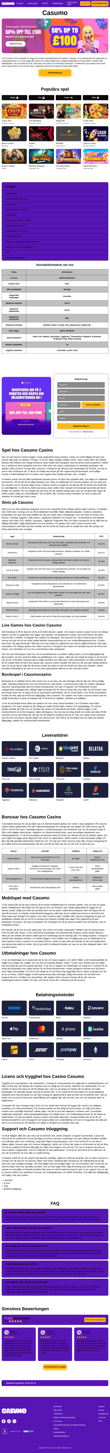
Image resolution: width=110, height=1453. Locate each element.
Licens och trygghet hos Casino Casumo (22, 242)
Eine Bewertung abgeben (95, 1320)
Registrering (10, 204)
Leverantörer (10, 215)
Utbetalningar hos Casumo (16, 231)
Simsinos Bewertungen (15, 258)
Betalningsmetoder (13, 236)
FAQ (7, 252)
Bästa (12, 97)
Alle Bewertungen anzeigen (55, 1367)
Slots (94, 97)
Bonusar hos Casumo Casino (17, 220)
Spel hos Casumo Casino (16, 209)
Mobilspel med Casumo (15, 226)
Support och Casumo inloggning (19, 247)
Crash (66, 97)
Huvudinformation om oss (16, 199)
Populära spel (11, 193)
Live (39, 97)
